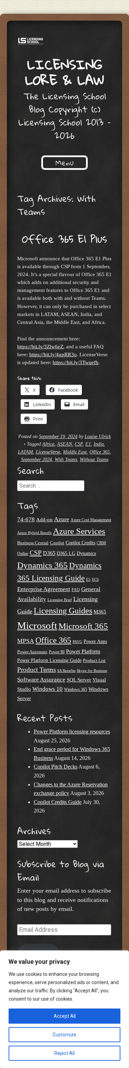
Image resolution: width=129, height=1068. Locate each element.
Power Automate (32, 651)
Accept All (65, 1016)
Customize (64, 1034)
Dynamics (86, 553)
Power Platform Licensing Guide (49, 660)
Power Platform (83, 651)
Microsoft (37, 625)
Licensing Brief (59, 600)
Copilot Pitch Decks (55, 767)
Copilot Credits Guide (58, 802)
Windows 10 (47, 688)
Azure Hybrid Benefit (34, 533)
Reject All (64, 1053)
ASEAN (64, 444)
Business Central (33, 542)
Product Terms (36, 669)
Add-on (44, 519)
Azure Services (79, 531)
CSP (79, 444)
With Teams (66, 459)
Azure (61, 519)
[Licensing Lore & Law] (64, 42)
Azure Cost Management (91, 520)
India (99, 444)
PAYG (77, 642)
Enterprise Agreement (43, 589)
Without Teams (94, 459)
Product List (94, 660)
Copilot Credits (80, 542)
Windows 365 (75, 689)
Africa (48, 444)
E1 (88, 444)
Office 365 (99, 452)
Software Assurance (41, 679)
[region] (64, 1009)
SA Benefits (66, 671)
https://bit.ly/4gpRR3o (53, 354)
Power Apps (95, 641)
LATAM (25, 452)
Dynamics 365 (42, 565)
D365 (49, 553)
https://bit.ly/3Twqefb (75, 362)
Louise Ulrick (98, 436)
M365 (100, 611)
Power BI (57, 652)
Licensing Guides (63, 610)
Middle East (75, 452)
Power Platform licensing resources (72, 731)
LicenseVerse (48, 452)
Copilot (57, 543)
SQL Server (79, 680)
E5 (88, 579)
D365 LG (66, 553)
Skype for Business (92, 671)
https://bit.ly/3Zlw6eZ (40, 346)
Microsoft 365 (83, 626)
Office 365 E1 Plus (64, 238)
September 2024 (36, 459)
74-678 (26, 519)
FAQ (76, 589)
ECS (95, 579)
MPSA (25, 640)
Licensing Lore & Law (64, 72)
